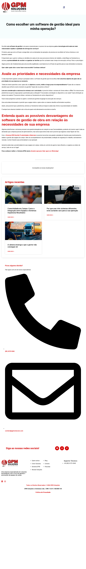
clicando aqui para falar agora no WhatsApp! (45, 151)
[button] (64, 7)
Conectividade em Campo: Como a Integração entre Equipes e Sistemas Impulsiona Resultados (22, 211)
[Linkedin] (57, 448)
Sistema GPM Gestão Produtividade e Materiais (21, 135)
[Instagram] (62, 448)
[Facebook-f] (67, 448)
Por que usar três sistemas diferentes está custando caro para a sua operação (62, 210)
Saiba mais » (11, 217)
